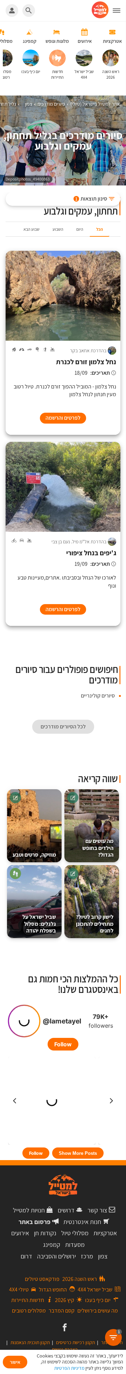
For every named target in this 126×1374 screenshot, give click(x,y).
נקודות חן (45, 1233)
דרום (26, 1256)
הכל (99, 229)
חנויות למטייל (29, 1210)
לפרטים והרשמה (63, 417)
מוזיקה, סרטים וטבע (34, 854)
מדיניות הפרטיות (69, 1368)
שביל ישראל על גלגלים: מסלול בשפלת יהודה (39, 924)
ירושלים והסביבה (56, 1256)
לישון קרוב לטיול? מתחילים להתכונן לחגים (94, 924)
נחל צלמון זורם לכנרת (86, 362)
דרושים (66, 1210)
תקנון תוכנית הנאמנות (30, 1342)
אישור (15, 1362)
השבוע (57, 229)
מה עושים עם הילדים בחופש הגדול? (97, 848)
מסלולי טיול (75, 1233)
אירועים (20, 1233)
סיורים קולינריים (98, 695)
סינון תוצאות (91, 198)
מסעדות (75, 1245)
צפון (102, 1256)
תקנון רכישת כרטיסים (75, 1342)
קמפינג (51, 1245)
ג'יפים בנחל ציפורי (91, 553)
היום (79, 229)
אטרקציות (105, 1233)
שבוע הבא (31, 229)
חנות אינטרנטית (82, 1222)
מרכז (87, 1256)
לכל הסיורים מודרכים (63, 726)
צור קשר (97, 1210)
